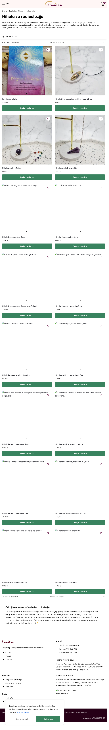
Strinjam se (48, 719)
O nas (8, 652)
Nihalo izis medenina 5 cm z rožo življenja (20, 306)
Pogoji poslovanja (68, 712)
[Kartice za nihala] (27, 71)
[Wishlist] (48, 50)
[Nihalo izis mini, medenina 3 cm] (80, 278)
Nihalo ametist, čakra (11, 168)
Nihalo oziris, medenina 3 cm (14, 582)
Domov (5, 11)
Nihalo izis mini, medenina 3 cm (68, 306)
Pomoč (8, 656)
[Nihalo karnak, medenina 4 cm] (27, 416)
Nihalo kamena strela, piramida (16, 375)
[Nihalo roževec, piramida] (80, 554)
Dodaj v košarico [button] (27, 108)
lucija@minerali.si (72, 645)
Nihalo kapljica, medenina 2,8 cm (69, 375)
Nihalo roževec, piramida (66, 582)
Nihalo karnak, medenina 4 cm (15, 444)
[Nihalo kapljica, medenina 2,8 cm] (80, 347)
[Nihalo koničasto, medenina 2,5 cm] (80, 485)
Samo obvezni (22, 719)
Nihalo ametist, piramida (66, 168)
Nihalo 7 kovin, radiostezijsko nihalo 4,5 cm (73, 99)
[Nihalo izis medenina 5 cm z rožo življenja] (27, 278)
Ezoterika (13, 11)
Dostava (9, 686)
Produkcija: (87, 718)
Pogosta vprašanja (13, 679)
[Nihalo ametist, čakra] (27, 140)
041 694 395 (71, 652)
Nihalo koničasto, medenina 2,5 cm (70, 513)
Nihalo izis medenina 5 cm (13, 237)
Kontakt (8, 659)
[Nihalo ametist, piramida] (80, 140)
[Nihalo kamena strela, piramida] (27, 347)
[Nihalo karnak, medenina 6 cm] (27, 485)
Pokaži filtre (11, 37)
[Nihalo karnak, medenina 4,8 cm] (80, 416)
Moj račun (9, 698)
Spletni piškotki (23, 712)
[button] (102, 4)
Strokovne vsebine (13, 683)
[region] (34, 712)
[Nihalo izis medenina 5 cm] (27, 209)
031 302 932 (71, 649)
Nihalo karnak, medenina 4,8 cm (69, 444)
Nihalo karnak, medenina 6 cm (15, 513)
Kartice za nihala (9, 99)
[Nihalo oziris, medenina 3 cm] (27, 554)
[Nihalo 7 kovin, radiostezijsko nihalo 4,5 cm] (80, 71)
